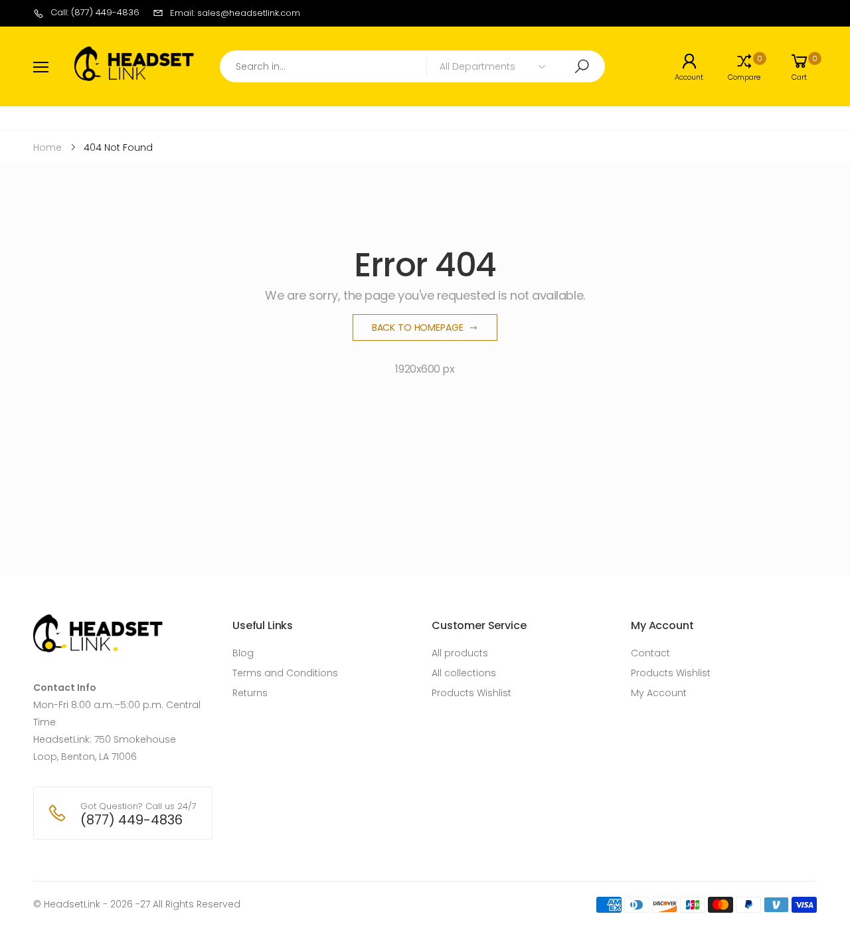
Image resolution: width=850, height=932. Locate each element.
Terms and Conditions (285, 673)
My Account (659, 692)
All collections (464, 673)
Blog (243, 653)
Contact (650, 653)
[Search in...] (581, 66)
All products (460, 653)
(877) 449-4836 (131, 819)
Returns (250, 692)
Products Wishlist (471, 692)
